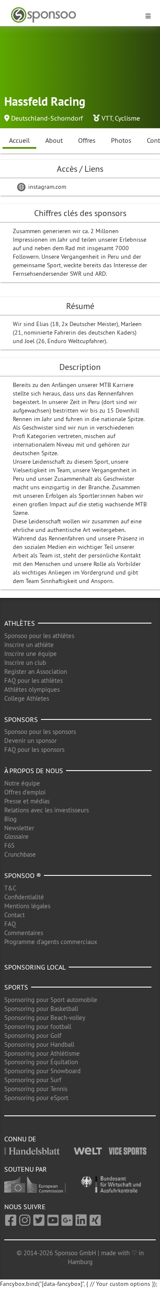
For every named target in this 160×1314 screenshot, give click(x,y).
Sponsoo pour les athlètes (39, 636)
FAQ (10, 924)
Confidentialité (24, 897)
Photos (121, 140)
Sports (16, 987)
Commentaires (23, 933)
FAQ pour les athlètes (33, 680)
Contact (14, 915)
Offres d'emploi (25, 792)
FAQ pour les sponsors (34, 749)
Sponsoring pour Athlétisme (42, 1053)
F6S (9, 845)
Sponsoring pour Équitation (41, 1062)
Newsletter (19, 828)
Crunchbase (20, 854)
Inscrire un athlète (29, 645)
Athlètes (19, 623)
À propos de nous (33, 770)
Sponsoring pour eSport (36, 1098)
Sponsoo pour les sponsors (40, 732)
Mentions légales (27, 906)
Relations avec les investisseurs (46, 810)
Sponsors (21, 719)
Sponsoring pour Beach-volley (44, 1018)
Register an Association (35, 671)
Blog (10, 819)
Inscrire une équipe (30, 654)
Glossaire (16, 836)
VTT (107, 118)
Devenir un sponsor (30, 740)
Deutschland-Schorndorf (47, 118)
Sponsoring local (35, 967)
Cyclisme (127, 118)
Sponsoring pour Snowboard (42, 1071)
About (54, 140)
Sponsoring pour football (37, 1026)
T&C (10, 888)
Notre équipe (22, 783)
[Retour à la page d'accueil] (75, 15)
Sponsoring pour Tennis (35, 1089)
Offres (87, 140)
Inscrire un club (25, 662)
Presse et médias (26, 801)
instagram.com (46, 187)
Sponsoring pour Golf (32, 1035)
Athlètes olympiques (32, 689)
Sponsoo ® (22, 875)
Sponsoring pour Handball (39, 1044)
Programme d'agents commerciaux (50, 942)
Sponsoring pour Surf (32, 1080)
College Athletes (26, 698)
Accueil (19, 140)
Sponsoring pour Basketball (41, 1009)
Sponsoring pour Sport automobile (50, 1000)
